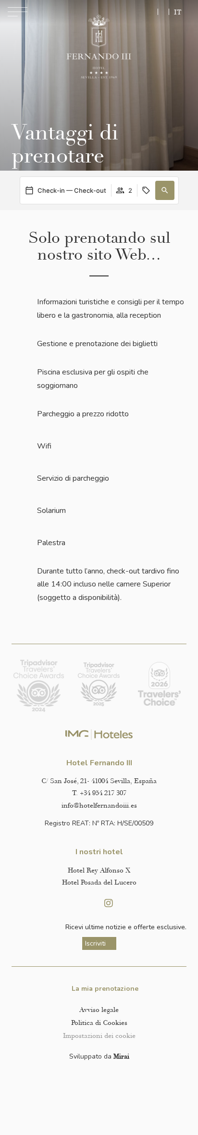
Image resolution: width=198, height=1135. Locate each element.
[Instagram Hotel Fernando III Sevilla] (108, 903)
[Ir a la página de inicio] (99, 47)
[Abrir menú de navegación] (17, 12)
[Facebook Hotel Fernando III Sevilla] (89, 903)
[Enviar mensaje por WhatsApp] (150, 12)
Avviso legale (99, 1010)
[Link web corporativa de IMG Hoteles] (99, 734)
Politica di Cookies (99, 1023)
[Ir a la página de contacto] (163, 12)
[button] (164, 190)
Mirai (121, 1056)
